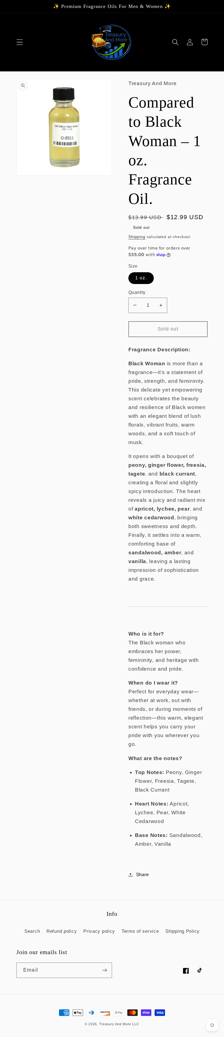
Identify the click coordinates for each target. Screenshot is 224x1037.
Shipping (136, 236)
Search (32, 931)
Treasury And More (115, 1024)
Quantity (137, 292)
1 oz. (141, 277)
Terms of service (140, 931)
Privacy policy (99, 931)
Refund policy (61, 931)
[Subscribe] (104, 970)
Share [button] (142, 874)
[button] (20, 42)
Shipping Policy (182, 931)
